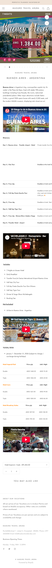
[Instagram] (15, 548)
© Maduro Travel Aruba (26, 559)
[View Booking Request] (48, 8)
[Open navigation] (3, 8)
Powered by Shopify (26, 562)
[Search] (43, 8)
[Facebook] (4, 548)
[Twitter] (9, 548)
